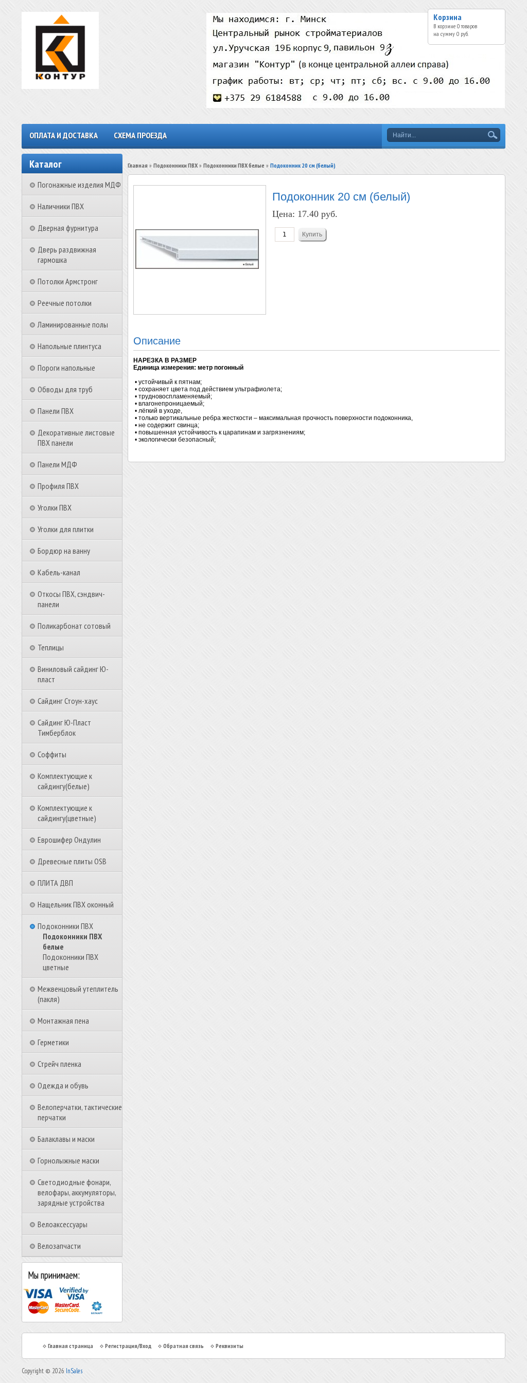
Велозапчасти (59, 1246)
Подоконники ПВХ (65, 926)
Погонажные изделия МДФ (79, 184)
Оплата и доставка (63, 135)
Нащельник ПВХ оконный (76, 904)
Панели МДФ (57, 464)
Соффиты (52, 754)
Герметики (53, 1042)
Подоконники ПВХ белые (234, 165)
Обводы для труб (65, 389)
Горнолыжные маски (68, 1160)
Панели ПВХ (56, 411)
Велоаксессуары (62, 1224)
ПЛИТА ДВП (55, 883)
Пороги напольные (66, 367)
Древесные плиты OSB (72, 861)
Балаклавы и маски (66, 1139)
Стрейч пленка (59, 1064)
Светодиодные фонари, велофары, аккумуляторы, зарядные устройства (77, 1192)
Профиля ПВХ (58, 486)
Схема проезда (140, 135)
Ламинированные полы (73, 324)
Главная (138, 165)
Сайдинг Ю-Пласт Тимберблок (64, 727)
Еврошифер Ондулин (69, 839)
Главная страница (70, 1346)
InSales (74, 1371)
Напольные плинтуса (69, 346)
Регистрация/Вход (128, 1346)
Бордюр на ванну (64, 550)
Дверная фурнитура (68, 228)
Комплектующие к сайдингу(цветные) (67, 813)
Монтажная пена (63, 1020)
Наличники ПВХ (61, 206)
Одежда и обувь (63, 1085)
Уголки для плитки (66, 529)
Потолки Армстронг (68, 281)
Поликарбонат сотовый (74, 626)
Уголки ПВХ (55, 507)
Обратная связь (183, 1346)
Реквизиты (229, 1346)
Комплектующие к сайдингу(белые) (65, 781)
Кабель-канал (59, 572)
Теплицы (51, 647)
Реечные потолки (65, 303)
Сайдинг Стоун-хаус (68, 701)
